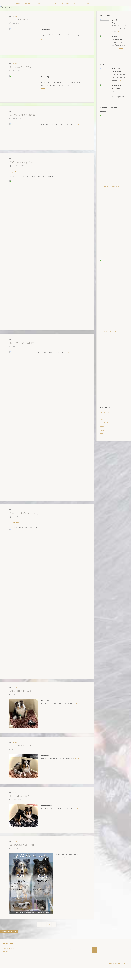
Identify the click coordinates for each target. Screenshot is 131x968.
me (75, 758)
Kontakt (102, 430)
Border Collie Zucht (106, 412)
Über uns (102, 419)
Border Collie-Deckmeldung (23, 513)
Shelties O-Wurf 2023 (20, 67)
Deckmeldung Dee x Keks (22, 844)
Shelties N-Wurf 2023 (20, 690)
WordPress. (125, 963)
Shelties (14, 16)
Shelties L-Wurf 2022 (19, 796)
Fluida (118, 963)
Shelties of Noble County (110, 331)
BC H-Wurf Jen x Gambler (22, 342)
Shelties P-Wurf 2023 (19, 19)
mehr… (78, 124)
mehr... (43, 39)
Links (101, 434)
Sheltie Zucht (104, 416)
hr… (78, 758)
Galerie (102, 426)
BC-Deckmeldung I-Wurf (21, 162)
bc (12, 111)
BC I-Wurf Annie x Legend (22, 114)
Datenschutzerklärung (10, 948)
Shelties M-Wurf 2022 (20, 745)
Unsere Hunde (104, 423)
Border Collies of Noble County (112, 186)
